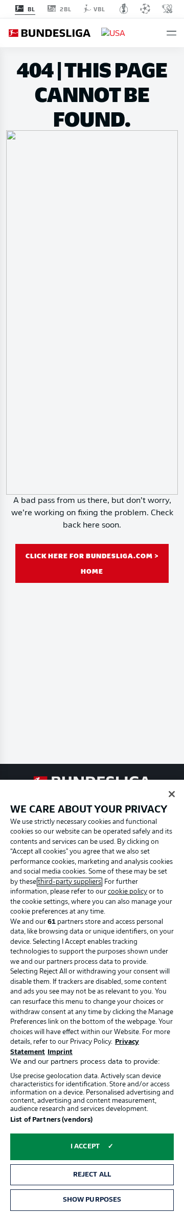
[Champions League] (145, 8)
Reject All (92, 1174)
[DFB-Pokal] (124, 8)
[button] (171, 33)
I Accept (85, 1146)
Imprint (60, 1052)
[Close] (171, 794)
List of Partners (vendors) (51, 1120)
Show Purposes (92, 1200)
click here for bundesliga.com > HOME (92, 563)
